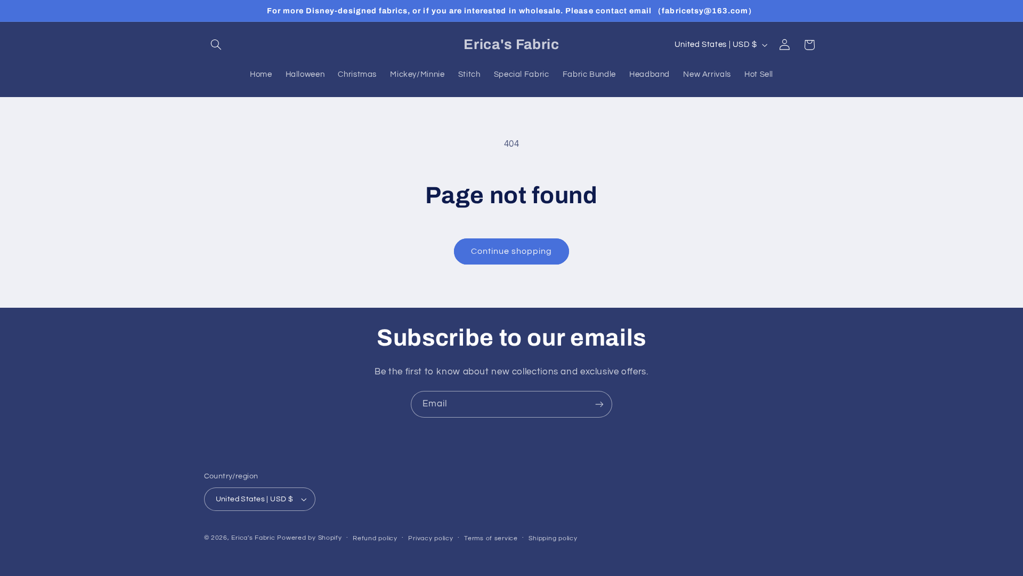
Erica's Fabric (253, 538)
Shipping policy (553, 538)
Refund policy (375, 538)
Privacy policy (430, 538)
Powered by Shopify (309, 538)
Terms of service (491, 538)
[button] (216, 45)
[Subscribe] (599, 404)
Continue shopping (512, 251)
